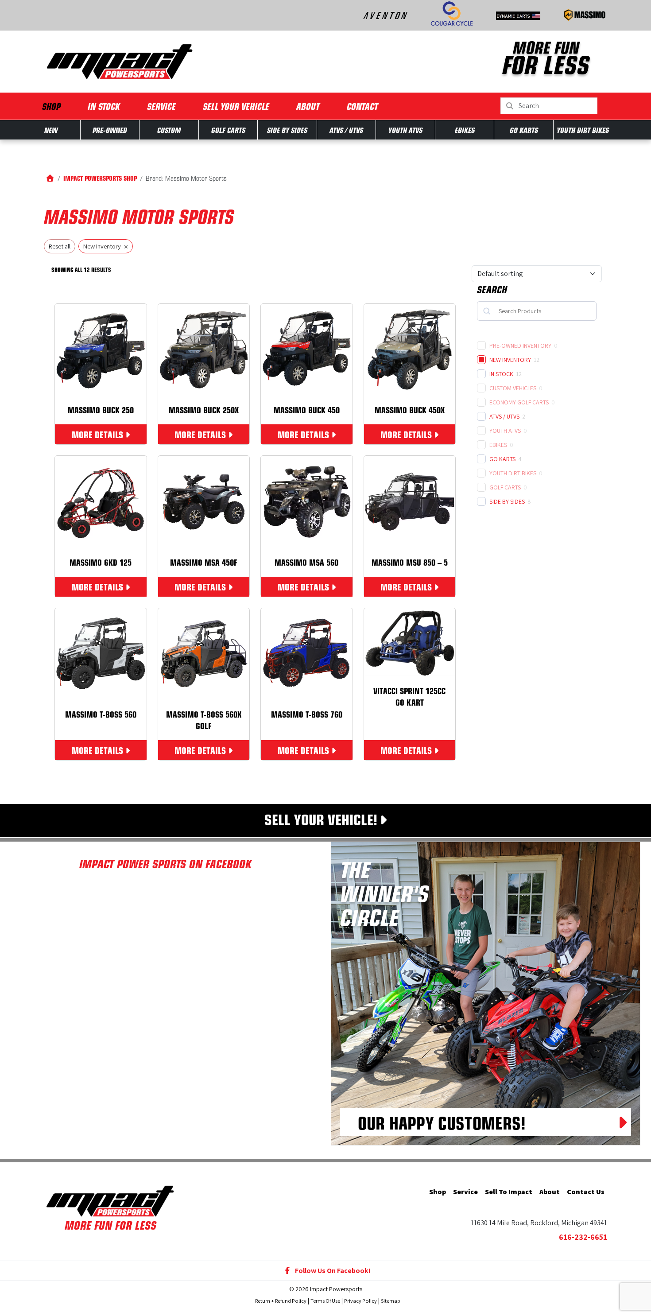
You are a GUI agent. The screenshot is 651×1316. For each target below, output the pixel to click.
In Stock (104, 106)
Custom (169, 129)
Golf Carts (228, 129)
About (308, 106)
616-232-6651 (583, 1237)
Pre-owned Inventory (520, 345)
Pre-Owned (110, 129)
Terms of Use (325, 1300)
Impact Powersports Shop (100, 177)
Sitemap (390, 1300)
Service (161, 106)
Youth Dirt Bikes (583, 129)
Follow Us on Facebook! (332, 1270)
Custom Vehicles (512, 388)
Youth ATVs (405, 129)
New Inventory (510, 360)
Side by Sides (287, 129)
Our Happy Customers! (442, 1122)
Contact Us (585, 1191)
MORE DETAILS (97, 434)
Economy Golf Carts (519, 402)
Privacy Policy (360, 1300)
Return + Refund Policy (280, 1300)
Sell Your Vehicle (236, 106)
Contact (362, 106)
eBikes (465, 129)
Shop (51, 106)
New (51, 129)
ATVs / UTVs (346, 129)
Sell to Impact (508, 1191)
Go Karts (524, 129)
